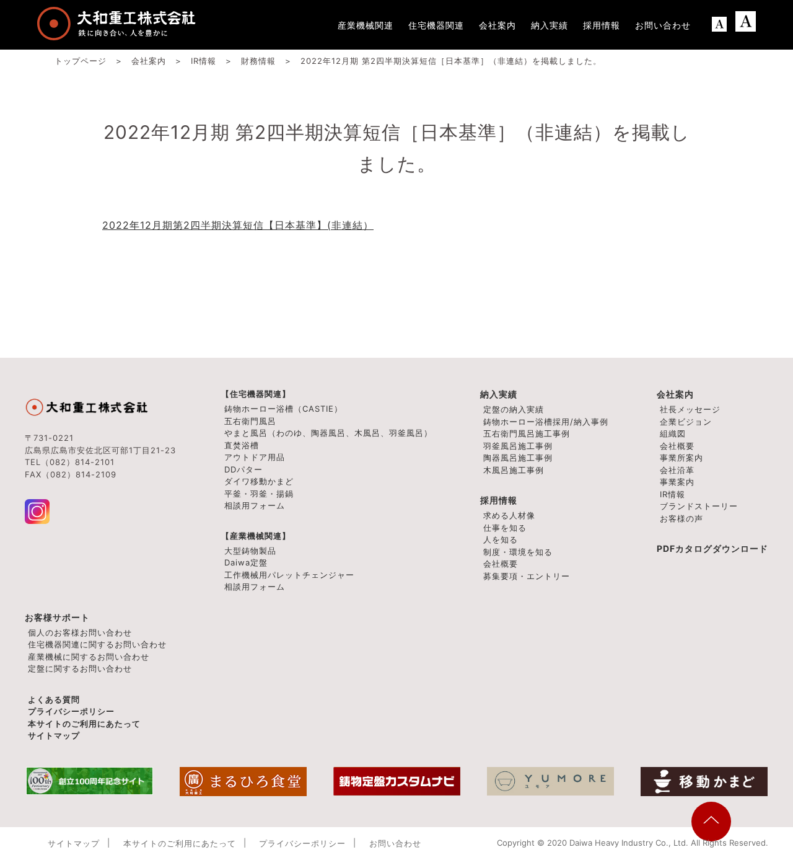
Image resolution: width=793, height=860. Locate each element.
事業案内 (677, 482)
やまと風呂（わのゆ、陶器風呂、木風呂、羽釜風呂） (328, 433)
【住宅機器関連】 (256, 394)
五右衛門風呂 (250, 421)
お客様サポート (57, 617)
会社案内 (675, 394)
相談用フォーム (254, 505)
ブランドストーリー (699, 506)
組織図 (673, 433)
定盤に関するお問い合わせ (80, 668)
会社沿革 (677, 470)
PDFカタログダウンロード (712, 548)
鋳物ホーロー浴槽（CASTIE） (283, 409)
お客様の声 (681, 518)
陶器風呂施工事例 (518, 458)
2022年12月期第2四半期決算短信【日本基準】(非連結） (238, 225)
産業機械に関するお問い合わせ (88, 657)
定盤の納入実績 (513, 409)
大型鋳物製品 (250, 551)
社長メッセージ (690, 409)
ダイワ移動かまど (259, 481)
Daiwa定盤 (246, 562)
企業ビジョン (686, 422)
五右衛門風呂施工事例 (526, 433)
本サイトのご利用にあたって (84, 724)
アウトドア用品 (254, 457)
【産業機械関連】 (256, 536)
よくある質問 (54, 699)
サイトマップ (54, 735)
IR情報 (672, 494)
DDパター (243, 469)
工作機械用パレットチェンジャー (289, 575)
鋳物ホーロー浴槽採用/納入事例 (545, 422)
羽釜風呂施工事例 (518, 446)
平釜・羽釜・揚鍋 (259, 494)
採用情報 (498, 500)
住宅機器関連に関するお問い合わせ (97, 644)
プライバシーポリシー (71, 711)
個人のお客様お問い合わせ (80, 632)
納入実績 (498, 394)
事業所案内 (681, 458)
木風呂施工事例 (513, 470)
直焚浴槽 (241, 445)
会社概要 (677, 446)
